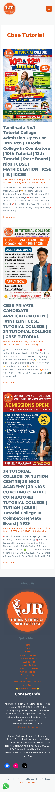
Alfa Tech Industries (28, 782)
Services (27, 651)
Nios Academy (16, 179)
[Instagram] (15, 765)
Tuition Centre (36, 341)
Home (27, 644)
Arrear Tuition (29, 665)
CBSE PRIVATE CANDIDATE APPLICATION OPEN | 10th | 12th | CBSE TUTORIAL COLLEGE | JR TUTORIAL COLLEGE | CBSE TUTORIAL (27, 321)
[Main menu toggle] (49, 9)
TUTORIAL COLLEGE (12, 344)
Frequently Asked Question (27, 681)
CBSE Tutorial (29, 661)
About (28, 648)
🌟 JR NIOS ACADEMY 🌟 (27, 688)
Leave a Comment (12, 341)
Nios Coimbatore (32, 179)
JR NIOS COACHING (29, 655)
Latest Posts (27, 685)
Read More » (9, 216)
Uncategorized (20, 182)
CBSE (5, 179)
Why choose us (27, 671)
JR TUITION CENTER (29, 668)
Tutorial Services (29, 658)
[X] (24, 765)
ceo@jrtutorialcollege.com (27, 727)
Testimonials (27, 675)
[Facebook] (7, 765)
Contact (27, 678)
